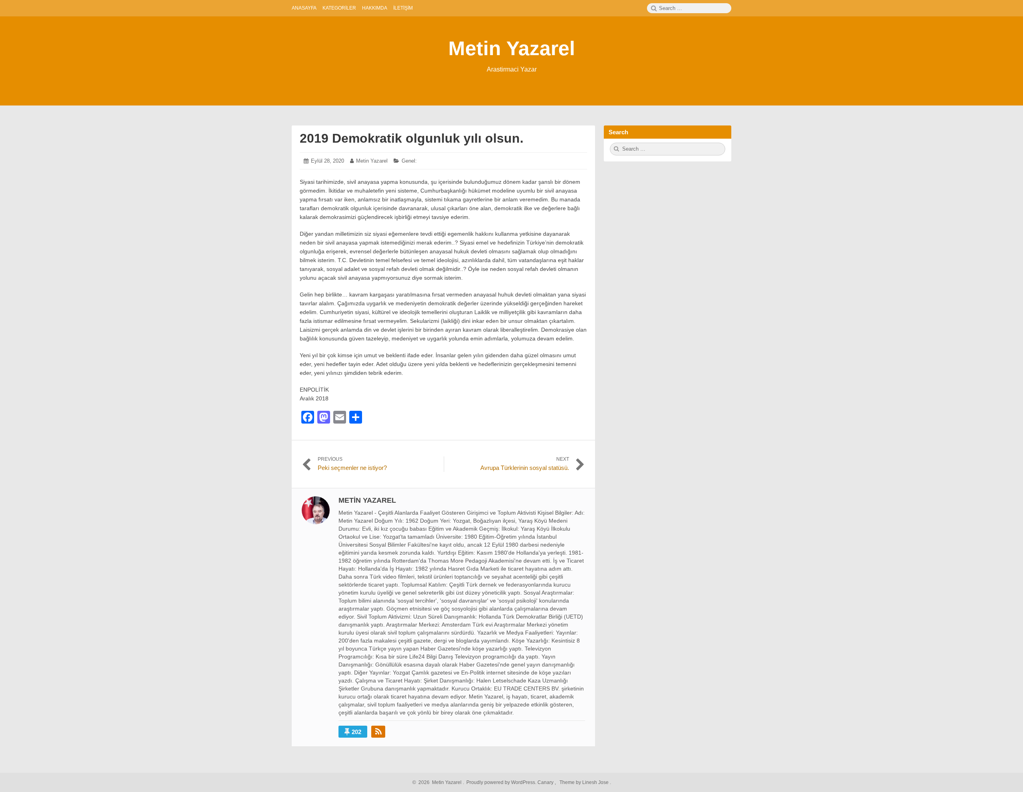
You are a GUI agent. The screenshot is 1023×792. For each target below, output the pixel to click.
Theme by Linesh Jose (584, 782)
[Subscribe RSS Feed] (378, 732)
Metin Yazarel (511, 48)
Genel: (409, 161)
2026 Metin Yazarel (438, 782)
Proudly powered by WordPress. (501, 782)
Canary (546, 782)
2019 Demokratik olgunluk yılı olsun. (411, 138)
